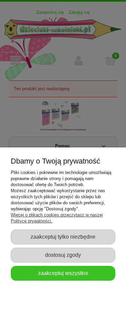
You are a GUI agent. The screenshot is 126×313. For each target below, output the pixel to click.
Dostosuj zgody (63, 255)
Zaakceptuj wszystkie (63, 273)
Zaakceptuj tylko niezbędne (63, 237)
